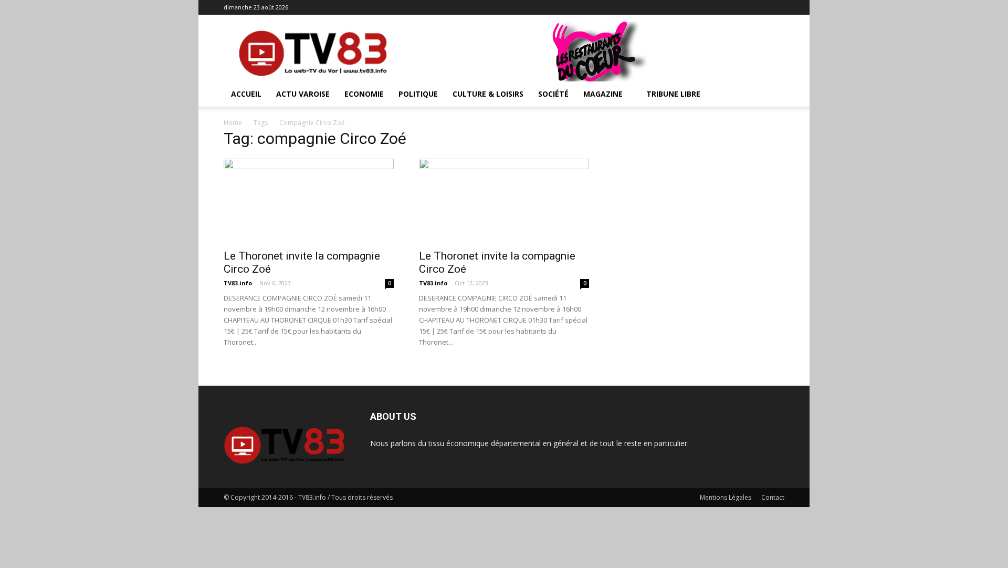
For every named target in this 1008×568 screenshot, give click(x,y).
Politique (418, 94)
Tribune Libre (673, 94)
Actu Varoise (303, 94)
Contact (772, 497)
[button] (771, 95)
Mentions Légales (725, 497)
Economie (364, 94)
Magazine (603, 94)
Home (233, 122)
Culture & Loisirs (488, 94)
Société (553, 94)
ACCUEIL (246, 94)
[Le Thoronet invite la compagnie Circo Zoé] (309, 201)
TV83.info (238, 283)
